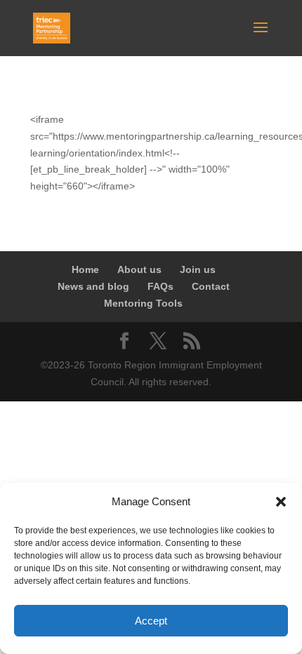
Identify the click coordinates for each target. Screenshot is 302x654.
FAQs (160, 286)
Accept (151, 621)
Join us (198, 269)
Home (85, 269)
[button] (281, 502)
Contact (211, 286)
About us (139, 269)
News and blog (93, 286)
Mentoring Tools (143, 303)
